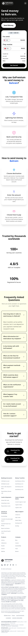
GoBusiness (3, 543)
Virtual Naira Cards (5, 503)
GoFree (3, 540)
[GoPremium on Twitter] (7, 565)
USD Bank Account (5, 481)
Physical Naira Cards (5, 506)
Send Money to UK (19, 489)
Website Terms (7, 615)
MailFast (3, 551)
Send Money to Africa (20, 481)
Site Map (17, 526)
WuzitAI (3, 545)
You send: (6, 36)
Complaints (8, 618)
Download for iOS (15, 451)
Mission (17, 551)
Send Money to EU (19, 486)
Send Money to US (19, 484)
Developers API (18, 523)
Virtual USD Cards (5, 500)
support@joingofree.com (10, 577)
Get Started (14, 65)
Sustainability (18, 545)
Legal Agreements (20, 615)
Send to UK (12, 623)
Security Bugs (4, 516)
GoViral (3, 548)
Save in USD (8, 626)
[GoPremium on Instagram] (5, 565)
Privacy (13, 615)
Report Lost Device (5, 528)
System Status (18, 520)
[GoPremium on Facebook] (10, 565)
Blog (16, 540)
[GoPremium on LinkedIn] (2, 565)
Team (16, 548)
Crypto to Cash (13, 631)
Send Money (8, 25)
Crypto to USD (18, 507)
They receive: (7, 44)
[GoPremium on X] (16, 565)
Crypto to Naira (18, 504)
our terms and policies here (13, 612)
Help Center (18, 517)
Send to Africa (20, 621)
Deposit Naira (15, 626)
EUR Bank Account (5, 484)
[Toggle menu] (25, 3)
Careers (17, 543)
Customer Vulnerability (17, 618)
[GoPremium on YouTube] (13, 565)
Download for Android (15, 459)
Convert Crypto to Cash (20, 502)
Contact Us (17, 514)
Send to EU (7, 623)
